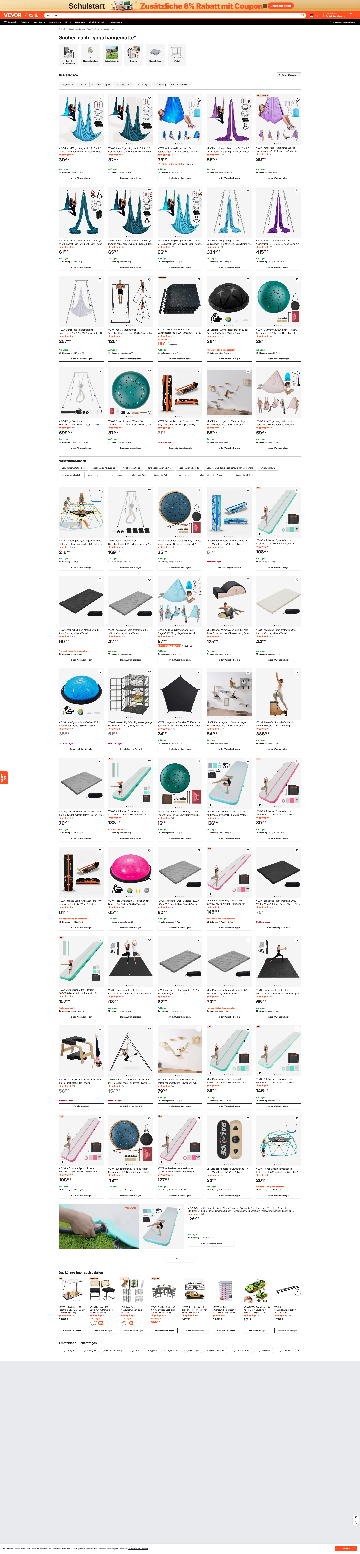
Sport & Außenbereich (77, 29)
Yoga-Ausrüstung (93, 29)
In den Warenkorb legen (81, 178)
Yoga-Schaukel (108, 29)
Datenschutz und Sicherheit (138, 1549)
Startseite (62, 29)
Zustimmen (345, 1549)
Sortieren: (283, 75)
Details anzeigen (81, 1106)
